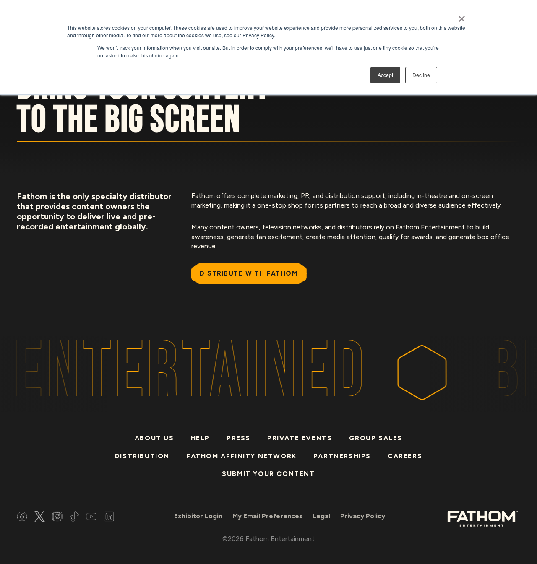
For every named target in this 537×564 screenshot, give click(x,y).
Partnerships (342, 456)
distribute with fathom (249, 273)
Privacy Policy (362, 516)
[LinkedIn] (109, 517)
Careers (405, 456)
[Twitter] (39, 517)
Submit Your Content (268, 474)
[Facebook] (22, 517)
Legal (321, 516)
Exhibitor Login (198, 516)
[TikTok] (74, 517)
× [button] (462, 16)
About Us (154, 438)
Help (200, 438)
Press (238, 438)
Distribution (142, 456)
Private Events (299, 438)
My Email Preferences (267, 516)
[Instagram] (57, 517)
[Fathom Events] (482, 518)
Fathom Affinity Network (241, 456)
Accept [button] (385, 74)
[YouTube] (91, 517)
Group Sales (376, 438)
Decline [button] (421, 74)
